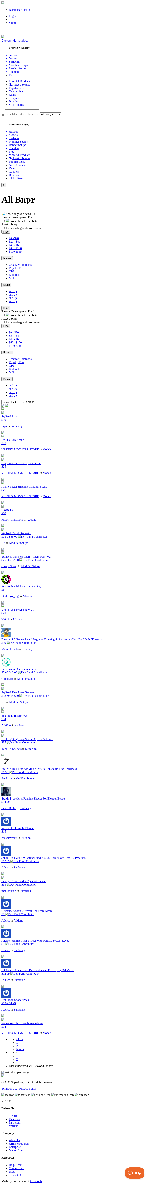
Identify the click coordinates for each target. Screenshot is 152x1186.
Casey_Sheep (9, 566)
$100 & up (15, 251)
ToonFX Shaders (11, 748)
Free (11, 75)
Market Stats (16, 1150)
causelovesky (9, 837)
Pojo (4, 426)
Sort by (30, 401)
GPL (12, 271)
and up (13, 291)
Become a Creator (19, 9)
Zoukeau (6, 778)
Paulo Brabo (8, 808)
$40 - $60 (14, 244)
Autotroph (36, 1181)
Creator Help (16, 1168)
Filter (5, 308)
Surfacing (16, 426)
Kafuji (5, 619)
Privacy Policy (27, 1088)
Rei (3, 543)
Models (47, 449)
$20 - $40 (14, 241)
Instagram (14, 1122)
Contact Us (15, 1175)
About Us (14, 1140)
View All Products (19, 81)
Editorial (14, 274)
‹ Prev (19, 1039)
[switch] (33, 214)
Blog (12, 1171)
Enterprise (15, 1147)
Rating (6, 284)
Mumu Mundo (10, 649)
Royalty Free (16, 268)
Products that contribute (23, 221)
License (7, 258)
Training (27, 649)
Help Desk (15, 1165)
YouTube (14, 1125)
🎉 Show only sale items (16, 214)
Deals (12, 94)
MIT (11, 278)
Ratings (7, 379)
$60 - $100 (15, 248)
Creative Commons (20, 264)
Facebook (14, 1119)
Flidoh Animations (12, 519)
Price (6, 231)
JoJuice (5, 867)
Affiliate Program (19, 1143)
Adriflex (6, 725)
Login (12, 16)
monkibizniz (8, 890)
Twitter (13, 1115)
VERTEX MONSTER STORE (20, 449)
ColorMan (7, 678)
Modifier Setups (18, 543)
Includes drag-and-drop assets (23, 228)
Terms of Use (9, 1088)
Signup (13, 22)
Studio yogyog (10, 596)
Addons (31, 519)
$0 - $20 (14, 238)
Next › (20, 1049)
